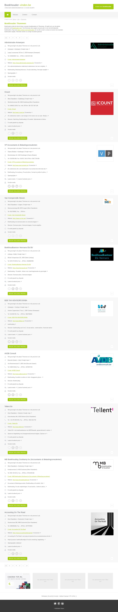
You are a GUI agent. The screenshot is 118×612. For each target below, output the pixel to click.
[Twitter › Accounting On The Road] (9, 553)
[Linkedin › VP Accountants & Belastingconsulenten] (16, 186)
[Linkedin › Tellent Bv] (16, 447)
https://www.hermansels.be (20, 268)
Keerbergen (21, 151)
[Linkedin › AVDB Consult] (16, 394)
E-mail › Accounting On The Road (17, 529)
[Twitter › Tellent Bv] (9, 447)
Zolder (15, 254)
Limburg (10, 254)
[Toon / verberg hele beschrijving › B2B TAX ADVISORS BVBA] (36, 324)
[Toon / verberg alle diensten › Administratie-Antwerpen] (36, 70)
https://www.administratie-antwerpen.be (23, 63)
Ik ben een (103, 6)
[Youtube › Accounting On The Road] (20, 553)
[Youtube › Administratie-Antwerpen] (20, 80)
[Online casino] (19, 581)
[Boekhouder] (8, 14)
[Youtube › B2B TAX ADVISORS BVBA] (20, 341)
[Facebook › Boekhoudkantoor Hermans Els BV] (13, 288)
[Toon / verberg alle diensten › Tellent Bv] (36, 434)
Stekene (20, 413)
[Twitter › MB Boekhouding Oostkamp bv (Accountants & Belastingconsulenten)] (9, 500)
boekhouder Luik (17, 28)
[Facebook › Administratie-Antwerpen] (13, 80)
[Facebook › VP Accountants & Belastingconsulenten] (13, 186)
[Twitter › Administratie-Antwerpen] (9, 80)
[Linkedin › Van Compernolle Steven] (16, 235)
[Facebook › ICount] (13, 133)
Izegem (20, 204)
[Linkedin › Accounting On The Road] (16, 553)
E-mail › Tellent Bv (13, 423)
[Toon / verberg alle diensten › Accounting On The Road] (36, 540)
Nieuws (15, 14)
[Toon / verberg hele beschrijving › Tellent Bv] (36, 430)
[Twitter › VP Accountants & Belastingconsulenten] (9, 186)
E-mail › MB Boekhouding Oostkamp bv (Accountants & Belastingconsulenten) (29, 476)
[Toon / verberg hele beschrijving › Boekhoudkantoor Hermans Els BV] (36, 271)
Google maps (25, 49)
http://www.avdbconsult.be (20, 374)
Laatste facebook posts (15, 126)
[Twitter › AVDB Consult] (9, 394)
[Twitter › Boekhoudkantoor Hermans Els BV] (9, 288)
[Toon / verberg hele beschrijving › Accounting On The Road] (36, 536)
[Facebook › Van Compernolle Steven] (13, 235)
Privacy (62, 608)
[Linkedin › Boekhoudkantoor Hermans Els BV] (16, 288)
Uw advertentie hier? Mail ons (45, 580)
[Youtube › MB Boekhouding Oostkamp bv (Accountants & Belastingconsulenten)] (20, 500)
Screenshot (38, 63)
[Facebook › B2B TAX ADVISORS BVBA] (13, 341)
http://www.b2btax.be (18, 321)
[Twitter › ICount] (9, 133)
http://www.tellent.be (18, 427)
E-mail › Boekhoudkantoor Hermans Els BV (19, 264)
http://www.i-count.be (18, 112)
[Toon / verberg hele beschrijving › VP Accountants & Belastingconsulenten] (36, 169)
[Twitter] (55, 603)
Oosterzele (21, 519)
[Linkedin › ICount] (16, 133)
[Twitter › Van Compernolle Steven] (9, 235)
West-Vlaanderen (12, 98)
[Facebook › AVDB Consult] (13, 394)
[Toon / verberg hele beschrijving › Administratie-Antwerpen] (36, 66)
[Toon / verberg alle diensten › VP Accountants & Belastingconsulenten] (36, 172)
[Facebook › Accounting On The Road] (13, 553)
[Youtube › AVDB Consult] (20, 394)
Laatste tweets (12, 179)
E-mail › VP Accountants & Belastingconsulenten (21, 162)
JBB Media (57, 608)
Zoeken (24, 14)
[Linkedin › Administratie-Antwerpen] (16, 80)
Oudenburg (21, 98)
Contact (34, 14)
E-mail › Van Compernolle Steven (16, 215)
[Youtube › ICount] (20, 133)
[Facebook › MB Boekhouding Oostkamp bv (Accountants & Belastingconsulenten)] (13, 500)
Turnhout (17, 307)
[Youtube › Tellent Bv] (20, 447)
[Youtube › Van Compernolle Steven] (20, 235)
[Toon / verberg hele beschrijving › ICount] (36, 116)
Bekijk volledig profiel (17, 85)
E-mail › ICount (12, 109)
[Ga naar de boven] (112, 85)
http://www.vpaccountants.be (20, 165)
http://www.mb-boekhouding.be (21, 480)
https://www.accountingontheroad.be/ (22, 533)
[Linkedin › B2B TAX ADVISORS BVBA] (16, 341)
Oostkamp (21, 466)
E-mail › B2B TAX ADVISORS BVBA (17, 317)
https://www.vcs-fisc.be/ (19, 218)
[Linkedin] (62, 603)
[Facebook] (58, 603)
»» (26, 37)
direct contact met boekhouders (25, 30)
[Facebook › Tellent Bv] (13, 447)
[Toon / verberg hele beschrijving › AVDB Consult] (36, 377)
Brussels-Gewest (12, 360)
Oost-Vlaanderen (12, 413)
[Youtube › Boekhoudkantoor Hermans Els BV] (20, 288)
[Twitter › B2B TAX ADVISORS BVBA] (9, 341)
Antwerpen (10, 49)
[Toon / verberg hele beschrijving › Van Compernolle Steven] (36, 222)
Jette (19, 360)
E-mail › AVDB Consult (14, 370)
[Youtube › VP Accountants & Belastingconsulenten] (20, 186)
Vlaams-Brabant (12, 151)
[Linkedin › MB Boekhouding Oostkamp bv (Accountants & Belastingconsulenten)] (16, 500)
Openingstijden (12, 73)
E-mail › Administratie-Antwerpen (16, 59)
